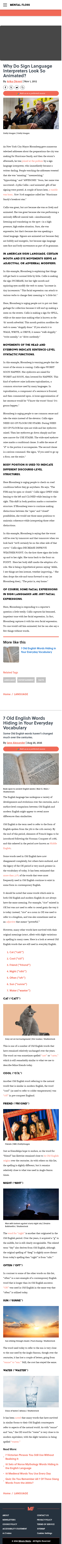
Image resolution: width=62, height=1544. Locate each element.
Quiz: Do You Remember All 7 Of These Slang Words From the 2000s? (32, 1481)
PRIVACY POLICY (44, 1519)
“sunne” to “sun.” (12, 1362)
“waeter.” (15, 1441)
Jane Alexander (16, 743)
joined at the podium (32, 161)
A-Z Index (7, 1533)
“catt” (44, 1055)
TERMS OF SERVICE (46, 1524)
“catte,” (54, 1055)
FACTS (41, 679)
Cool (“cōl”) (17, 958)
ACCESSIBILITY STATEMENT (15, 1528)
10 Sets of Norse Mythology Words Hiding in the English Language (31, 1466)
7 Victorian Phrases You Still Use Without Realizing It (29, 1457)
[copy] (22, 87)
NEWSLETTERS (9, 1519)
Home (6, 694)
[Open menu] (5, 5)
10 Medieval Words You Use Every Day (28, 1473)
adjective (10, 921)
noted (18, 1417)
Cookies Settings (44, 1533)
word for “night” (16, 1233)
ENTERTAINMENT (26, 679)
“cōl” (5, 1095)
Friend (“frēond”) (20, 965)
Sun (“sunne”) (18, 984)
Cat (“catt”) (17, 952)
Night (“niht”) (18, 971)
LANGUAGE (9, 679)
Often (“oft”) (17, 977)
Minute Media (24, 1541)
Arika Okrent (14, 81)
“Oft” (6, 1287)
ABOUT (6, 1515)
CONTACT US (43, 1515)
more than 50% (11, 875)
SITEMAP (41, 1528)
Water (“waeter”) (20, 990)
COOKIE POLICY (10, 1524)
